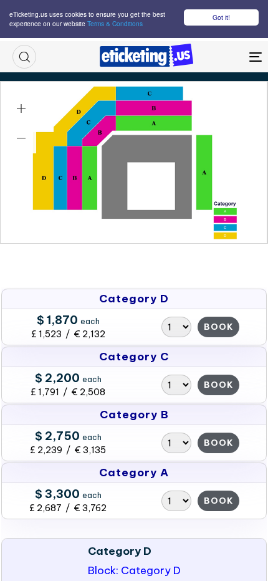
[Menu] (221, 56)
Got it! (221, 17)
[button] (24, 57)
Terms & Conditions (115, 23)
